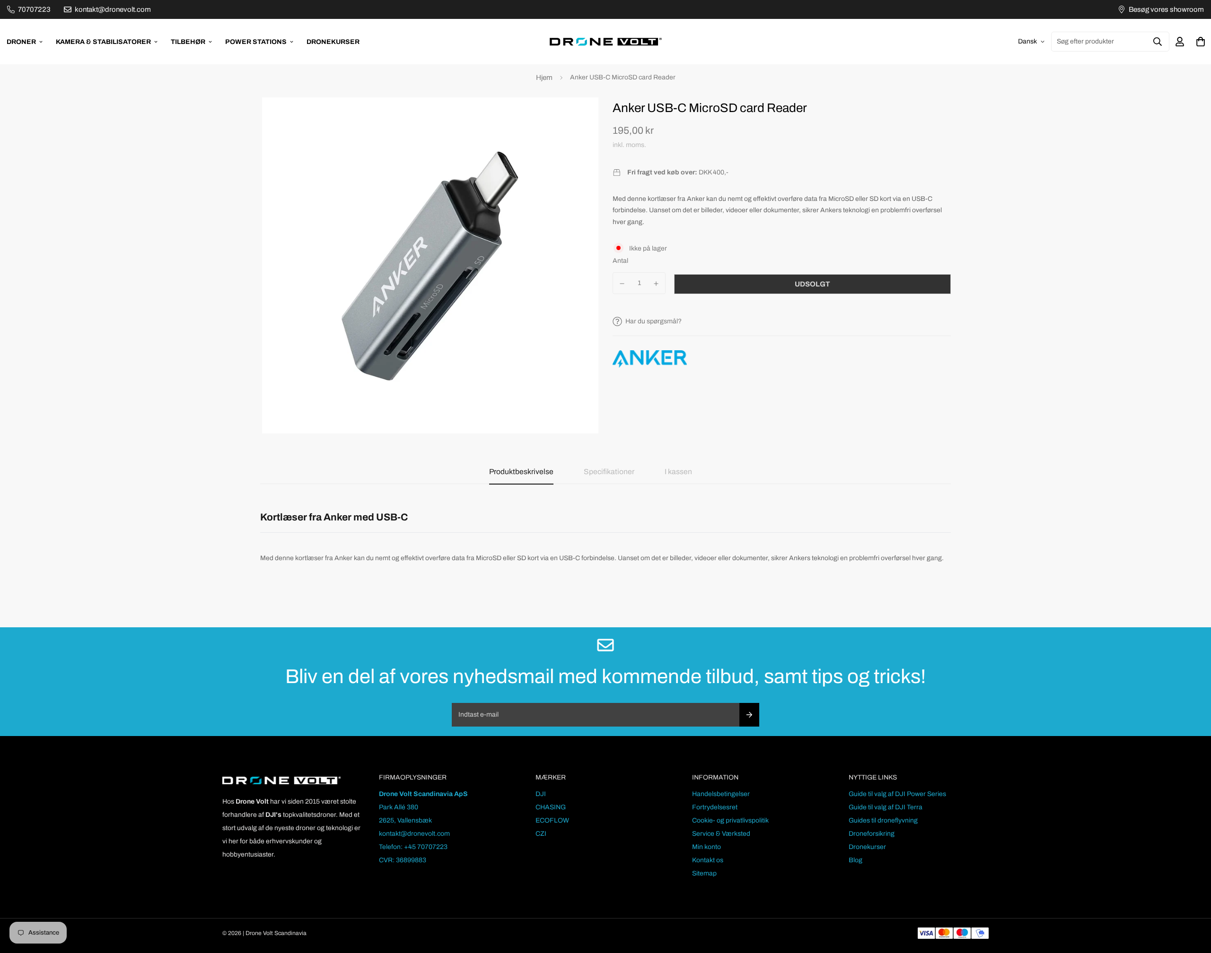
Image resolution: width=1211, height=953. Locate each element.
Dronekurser (333, 41)
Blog (855, 860)
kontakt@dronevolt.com (414, 833)
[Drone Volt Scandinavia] (605, 41)
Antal (620, 260)
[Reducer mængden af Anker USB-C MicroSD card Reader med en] (622, 284)
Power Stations (256, 41)
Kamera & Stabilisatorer (103, 41)
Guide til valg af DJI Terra (885, 807)
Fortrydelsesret (714, 807)
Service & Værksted (721, 833)
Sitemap (704, 873)
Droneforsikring (872, 833)
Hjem (544, 77)
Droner (21, 41)
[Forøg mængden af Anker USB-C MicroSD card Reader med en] (657, 284)
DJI (540, 793)
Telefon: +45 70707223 (413, 846)
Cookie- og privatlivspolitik (730, 820)
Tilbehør (188, 41)
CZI (540, 833)
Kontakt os (707, 860)
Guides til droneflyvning (883, 820)
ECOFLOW (552, 820)
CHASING (550, 807)
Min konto (706, 846)
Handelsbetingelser (721, 793)
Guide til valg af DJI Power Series (897, 793)
